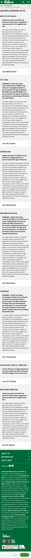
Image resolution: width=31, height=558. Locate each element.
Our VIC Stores (8, 143)
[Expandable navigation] (2, 2)
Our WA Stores (8, 283)
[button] (23, 2)
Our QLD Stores (9, 205)
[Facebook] (10, 466)
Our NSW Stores (9, 71)
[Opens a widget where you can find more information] (24, 555)
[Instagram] (12, 466)
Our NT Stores (8, 445)
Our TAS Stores (9, 357)
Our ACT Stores (9, 381)
